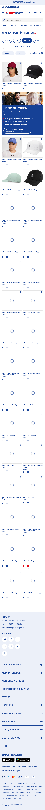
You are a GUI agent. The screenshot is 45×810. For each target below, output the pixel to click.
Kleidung (13, 25)
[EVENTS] (22, 697)
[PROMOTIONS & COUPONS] (22, 689)
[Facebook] (11, 639)
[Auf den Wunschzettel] (20, 63)
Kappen (27, 40)
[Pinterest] (11, 646)
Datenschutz (22, 767)
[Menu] (3, 13)
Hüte (17, 40)
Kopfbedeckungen (36, 25)
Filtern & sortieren (22, 46)
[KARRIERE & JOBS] (22, 713)
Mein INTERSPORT (12, 672)
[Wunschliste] (35, 13)
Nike (18, 53)
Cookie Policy (32, 767)
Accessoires (23, 25)
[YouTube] (4, 646)
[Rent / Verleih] (22, 730)
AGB (13, 767)
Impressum (6, 767)
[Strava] (4, 653)
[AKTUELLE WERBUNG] (22, 681)
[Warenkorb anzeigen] (41, 13)
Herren (4, 25)
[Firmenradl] (22, 721)
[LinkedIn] (17, 646)
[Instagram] (4, 639)
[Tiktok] (17, 639)
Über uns (7, 705)
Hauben (7, 40)
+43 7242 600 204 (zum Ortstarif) (14, 620)
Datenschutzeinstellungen (11, 771)
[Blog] (22, 746)
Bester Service (11, 737)
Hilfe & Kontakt (11, 664)
